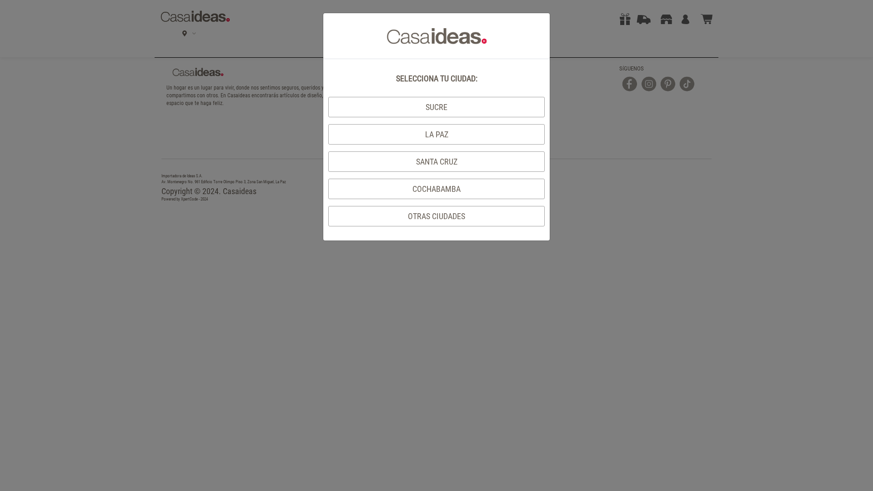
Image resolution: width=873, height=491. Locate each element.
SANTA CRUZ (436, 161)
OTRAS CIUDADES (436, 216)
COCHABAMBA (436, 189)
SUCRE (436, 107)
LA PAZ (436, 134)
